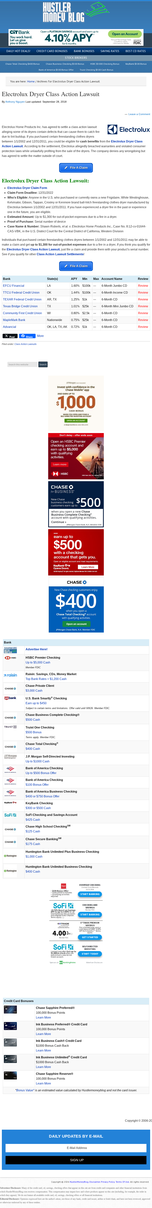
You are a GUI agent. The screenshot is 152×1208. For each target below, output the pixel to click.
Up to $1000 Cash (37, 761)
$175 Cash (33, 844)
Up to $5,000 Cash (38, 662)
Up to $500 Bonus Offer (41, 773)
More (40, 335)
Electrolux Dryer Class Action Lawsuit (50, 93)
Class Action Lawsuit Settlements (60, 254)
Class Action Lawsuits (25, 344)
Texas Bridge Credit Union (20, 306)
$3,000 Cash (34, 690)
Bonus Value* (25, 1090)
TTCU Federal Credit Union (21, 292)
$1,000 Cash (34, 856)
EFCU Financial (13, 285)
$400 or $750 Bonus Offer (42, 796)
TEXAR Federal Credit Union (22, 299)
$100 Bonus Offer (37, 784)
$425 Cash (33, 819)
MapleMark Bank (14, 320)
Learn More (43, 1017)
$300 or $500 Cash (38, 808)
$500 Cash (33, 719)
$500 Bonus (34, 732)
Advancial (9, 326)
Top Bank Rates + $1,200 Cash (46, 678)
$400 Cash (33, 748)
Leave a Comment (139, 114)
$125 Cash (33, 831)
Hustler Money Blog (76, 12)
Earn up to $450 (36, 703)
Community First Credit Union (22, 313)
